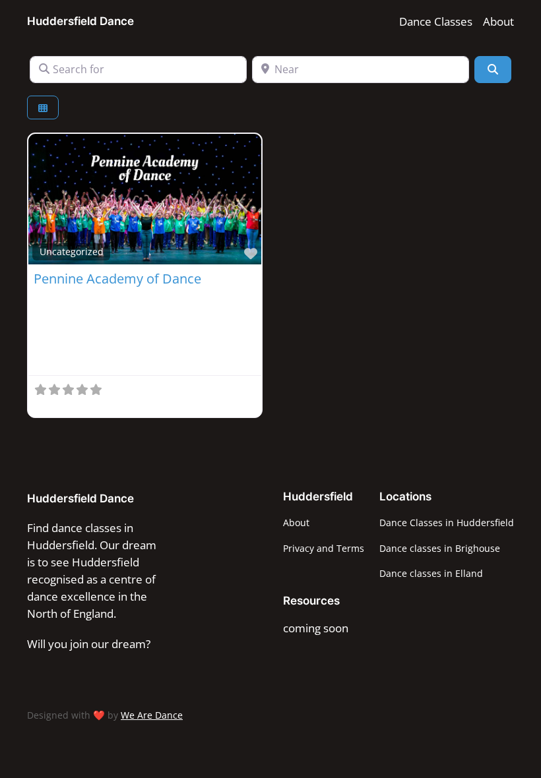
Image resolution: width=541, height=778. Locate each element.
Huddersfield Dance (80, 21)
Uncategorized (72, 251)
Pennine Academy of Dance (117, 278)
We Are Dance (152, 715)
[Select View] (43, 108)
